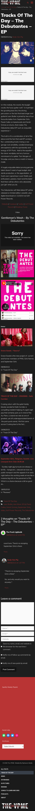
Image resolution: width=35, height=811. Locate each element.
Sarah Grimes (11, 507)
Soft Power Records (13, 510)
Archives (5, 741)
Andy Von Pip (12, 560)
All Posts (4, 769)
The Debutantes (28, 510)
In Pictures (5, 783)
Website (5, 204)
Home (3, 7)
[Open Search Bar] (28, 2)
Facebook (13, 204)
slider (3, 510)
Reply (5, 552)
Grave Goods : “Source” (10, 351)
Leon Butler (8, 504)
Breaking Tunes (21, 207)
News (3, 776)
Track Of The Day (11, 7)
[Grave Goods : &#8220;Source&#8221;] (16, 346)
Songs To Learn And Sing (10, 790)
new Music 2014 (19, 504)
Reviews (4, 787)
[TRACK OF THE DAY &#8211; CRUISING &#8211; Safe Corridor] (16, 391)
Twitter (20, 204)
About (3, 797)
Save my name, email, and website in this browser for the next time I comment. (17, 646)
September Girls (24, 507)
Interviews (5, 780)
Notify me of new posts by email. (15, 663)
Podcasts (4, 794)
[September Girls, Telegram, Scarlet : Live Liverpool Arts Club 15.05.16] (16, 454)
